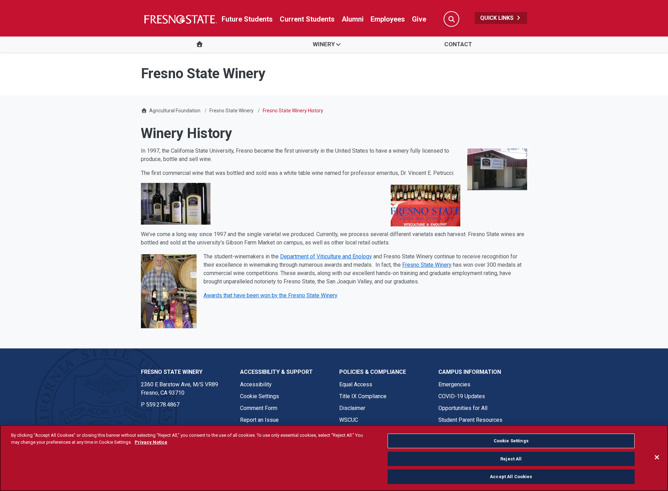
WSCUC (348, 420)
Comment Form (258, 408)
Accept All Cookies (511, 476)
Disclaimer (352, 408)
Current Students (307, 19)
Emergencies (454, 384)
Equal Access (355, 384)
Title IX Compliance (363, 396)
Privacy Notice (151, 442)
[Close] (657, 457)
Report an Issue (259, 420)
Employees (388, 19)
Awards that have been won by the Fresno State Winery (270, 295)
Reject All (511, 458)
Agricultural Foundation (174, 110)
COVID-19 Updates (461, 396)
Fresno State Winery (231, 110)
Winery (324, 44)
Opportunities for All (462, 408)
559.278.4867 (163, 404)
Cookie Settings (259, 396)
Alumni (353, 19)
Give (419, 19)
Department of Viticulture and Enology (326, 256)
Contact (458, 44)
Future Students (247, 19)
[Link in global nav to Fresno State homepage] (180, 19)
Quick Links (497, 18)
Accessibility (256, 384)
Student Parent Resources (470, 420)
